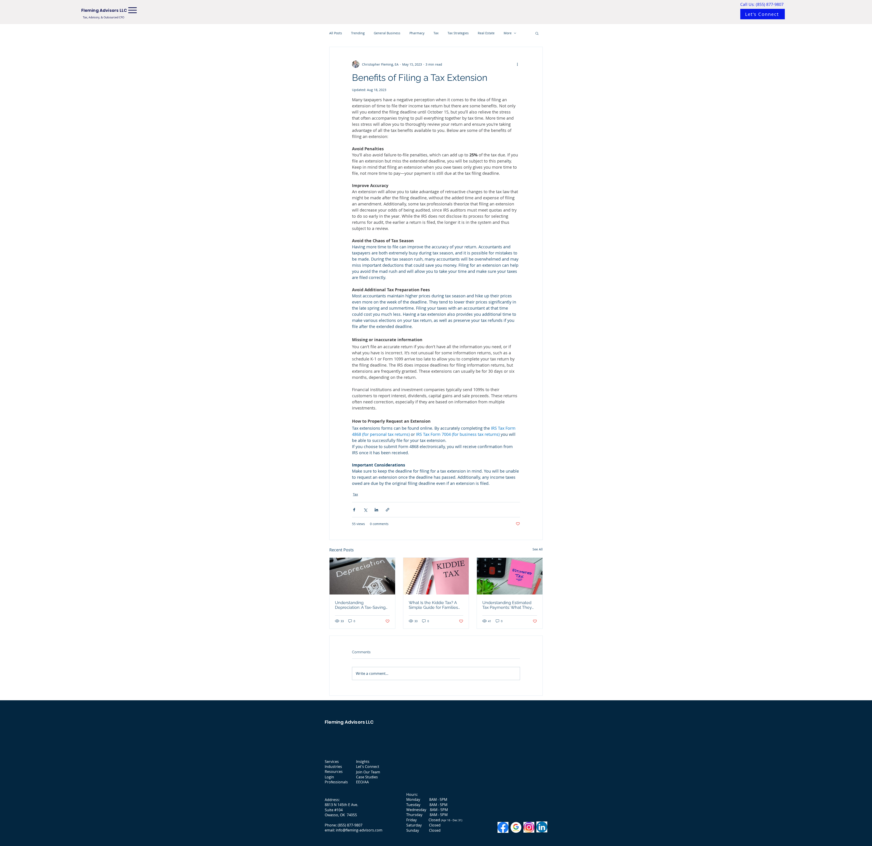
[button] (537, 33)
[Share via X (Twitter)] (365, 510)
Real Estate (486, 33)
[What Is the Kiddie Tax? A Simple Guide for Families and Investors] (436, 576)
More (508, 33)
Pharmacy (416, 33)
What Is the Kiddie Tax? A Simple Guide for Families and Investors (433, 605)
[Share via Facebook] (354, 510)
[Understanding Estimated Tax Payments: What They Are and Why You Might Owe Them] (510, 576)
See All (538, 549)
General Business (387, 33)
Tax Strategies (458, 33)
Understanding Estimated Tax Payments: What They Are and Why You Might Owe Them (507, 605)
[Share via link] (387, 510)
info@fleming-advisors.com (359, 830)
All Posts (335, 33)
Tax (436, 33)
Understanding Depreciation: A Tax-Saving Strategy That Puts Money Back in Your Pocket (360, 605)
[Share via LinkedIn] (376, 510)
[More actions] (517, 64)
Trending (358, 33)
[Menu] (132, 10)
